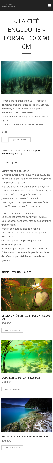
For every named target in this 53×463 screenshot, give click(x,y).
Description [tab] (11, 162)
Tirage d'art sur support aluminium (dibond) (20, 152)
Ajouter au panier (20, 140)
